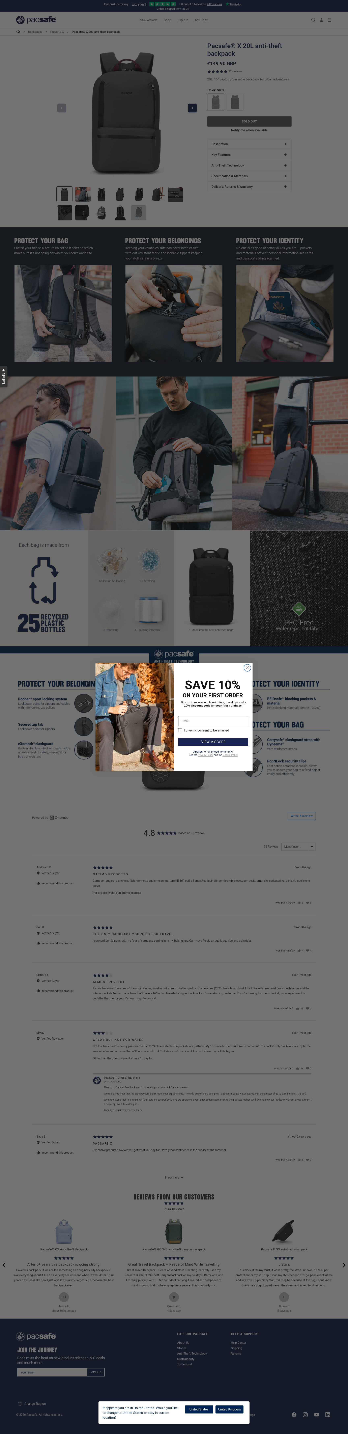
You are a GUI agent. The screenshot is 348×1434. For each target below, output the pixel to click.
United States (199, 1409)
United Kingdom (229, 1409)
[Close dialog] (247, 667)
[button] (3, 376)
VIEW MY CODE (213, 742)
